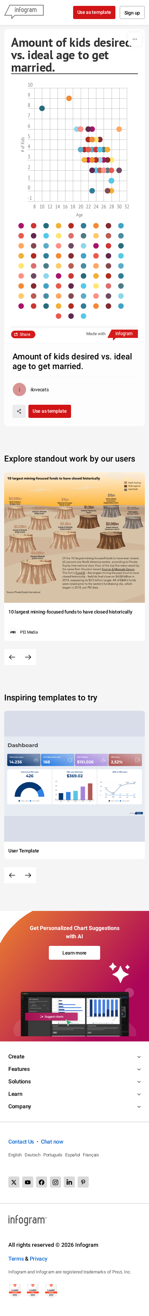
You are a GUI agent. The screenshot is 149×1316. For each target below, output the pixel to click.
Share (25, 334)
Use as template (94, 12)
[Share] (19, 411)
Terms (16, 1258)
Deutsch (33, 1154)
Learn (15, 1094)
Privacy (38, 1258)
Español (72, 1154)
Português (52, 1154)
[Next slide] (28, 657)
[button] (24, 226)
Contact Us (21, 1141)
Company (19, 1106)
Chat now (52, 1141)
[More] (134, 39)
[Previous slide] (12, 657)
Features (19, 1069)
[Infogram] (24, 12)
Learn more (74, 953)
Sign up (132, 13)
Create (16, 1056)
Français (91, 1154)
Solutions (19, 1081)
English (15, 1154)
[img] (103, 160)
